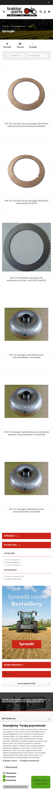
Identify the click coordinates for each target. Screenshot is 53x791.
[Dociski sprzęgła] (7, 43)
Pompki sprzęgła (13, 565)
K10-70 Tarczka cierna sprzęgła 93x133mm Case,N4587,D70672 (26, 202)
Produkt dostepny (13, 579)
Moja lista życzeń (48, 3)
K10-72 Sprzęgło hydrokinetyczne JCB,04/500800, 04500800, (26, 356)
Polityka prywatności (29, 761)
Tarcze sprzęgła (12, 562)
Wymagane (11, 773)
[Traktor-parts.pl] (21, 11)
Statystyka (11, 777)
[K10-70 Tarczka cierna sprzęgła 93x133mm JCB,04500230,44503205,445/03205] (26, 93)
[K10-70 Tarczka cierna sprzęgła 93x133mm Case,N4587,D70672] (26, 170)
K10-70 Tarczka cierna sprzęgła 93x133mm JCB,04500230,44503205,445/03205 (26, 124)
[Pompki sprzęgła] (33, 43)
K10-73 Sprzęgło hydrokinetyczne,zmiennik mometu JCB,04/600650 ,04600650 (26, 433)
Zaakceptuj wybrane (15, 786)
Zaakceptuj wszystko (40, 782)
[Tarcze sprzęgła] (20, 43)
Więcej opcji (11, 767)
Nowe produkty (13, 665)
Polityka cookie (10, 761)
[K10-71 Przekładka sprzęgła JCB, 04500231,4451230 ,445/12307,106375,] (26, 247)
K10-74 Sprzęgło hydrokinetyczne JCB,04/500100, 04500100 (26, 510)
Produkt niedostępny (14, 576)
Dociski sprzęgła (12, 560)
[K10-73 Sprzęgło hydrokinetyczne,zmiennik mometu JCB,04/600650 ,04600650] (26, 401)
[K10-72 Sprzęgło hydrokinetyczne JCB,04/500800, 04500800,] (26, 324)
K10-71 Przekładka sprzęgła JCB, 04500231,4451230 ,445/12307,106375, (26, 279)
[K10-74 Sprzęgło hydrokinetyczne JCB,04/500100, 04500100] (26, 478)
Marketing (11, 780)
